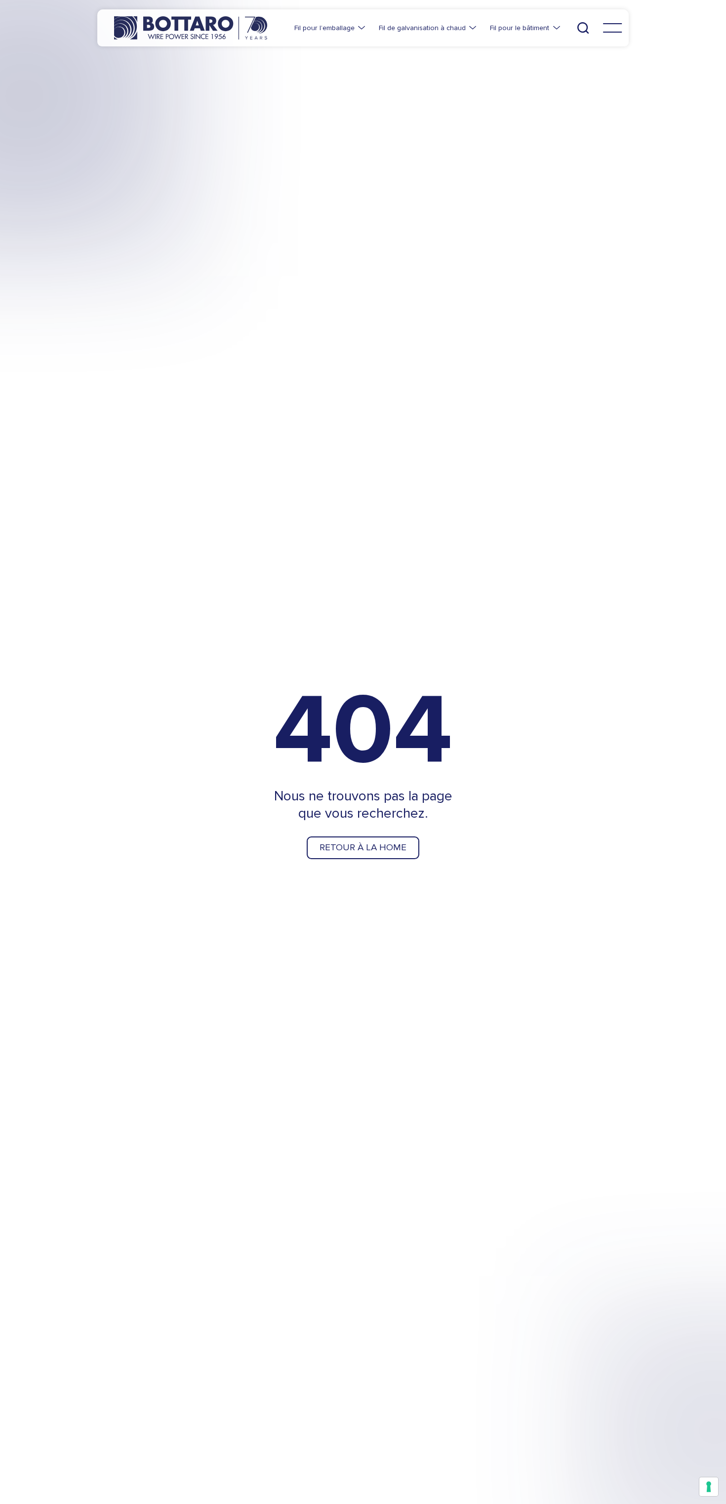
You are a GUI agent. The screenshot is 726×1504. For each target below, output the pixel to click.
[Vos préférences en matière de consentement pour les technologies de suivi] (708, 1486)
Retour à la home (363, 847)
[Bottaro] (190, 27)
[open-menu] (612, 28)
